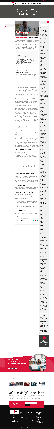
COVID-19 (42, 98)
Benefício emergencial (44, 46)
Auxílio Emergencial (43, 41)
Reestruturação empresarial (43, 273)
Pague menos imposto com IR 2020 (44, 238)
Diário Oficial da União (44, 122)
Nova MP (42, 233)
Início (23, 3)
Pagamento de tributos (44, 236)
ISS (41, 199)
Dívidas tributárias (43, 130)
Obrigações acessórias (44, 234)
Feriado (42, 161)
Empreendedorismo (43, 142)
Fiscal (42, 165)
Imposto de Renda (43, 184)
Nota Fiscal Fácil (43, 231)
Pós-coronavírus (43, 255)
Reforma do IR (43, 274)
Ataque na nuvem (43, 38)
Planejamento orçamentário (43, 246)
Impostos (42, 186)
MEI (41, 217)
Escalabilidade (43, 154)
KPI (41, 201)
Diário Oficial (42, 121)
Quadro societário (43, 263)
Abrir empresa (43, 28)
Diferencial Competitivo (44, 123)
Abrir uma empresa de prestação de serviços (44, 32)
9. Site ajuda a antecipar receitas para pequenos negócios (24, 62)
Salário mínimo (43, 281)
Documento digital (43, 133)
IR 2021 (42, 195)
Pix (41, 244)
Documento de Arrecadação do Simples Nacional (44, 132)
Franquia (42, 167)
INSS (41, 192)
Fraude (42, 168)
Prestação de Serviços (44, 257)
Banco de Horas (43, 44)
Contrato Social (43, 94)
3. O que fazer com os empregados (21, 56)
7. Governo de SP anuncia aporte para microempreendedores (25, 60)
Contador (42, 89)
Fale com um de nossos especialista (44, 344)
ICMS (41, 182)
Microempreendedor (44, 219)
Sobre (25, 3)
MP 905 (42, 221)
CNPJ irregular (43, 65)
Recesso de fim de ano (44, 266)
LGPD (41, 207)
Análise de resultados (44, 35)
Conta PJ (42, 74)
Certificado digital (43, 57)
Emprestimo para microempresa (43, 150)
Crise (41, 105)
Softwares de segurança (44, 293)
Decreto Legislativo (43, 117)
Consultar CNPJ (43, 73)
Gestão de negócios (44, 173)
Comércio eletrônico (44, 67)
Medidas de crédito (43, 214)
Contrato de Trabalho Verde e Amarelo (44, 93)
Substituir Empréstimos (44, 297)
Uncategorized (43, 308)
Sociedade (42, 290)
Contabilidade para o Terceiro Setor (44, 83)
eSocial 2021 (42, 156)
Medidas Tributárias (43, 216)
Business (42, 49)
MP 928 (42, 223)
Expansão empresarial (44, 159)
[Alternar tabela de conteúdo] (37, 51)
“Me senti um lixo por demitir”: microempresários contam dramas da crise (26, 53)
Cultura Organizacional (44, 108)
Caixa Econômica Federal (44, 50)
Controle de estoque (44, 97)
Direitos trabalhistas (43, 126)
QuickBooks (42, 264)
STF (41, 296)
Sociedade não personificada (43, 292)
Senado (42, 286)
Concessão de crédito (44, 72)
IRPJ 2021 (42, 197)
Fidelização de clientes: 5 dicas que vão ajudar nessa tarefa (45, 318)
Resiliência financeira (44, 279)
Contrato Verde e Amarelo (44, 95)
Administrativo (43, 33)
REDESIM (42, 270)
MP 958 (42, 225)
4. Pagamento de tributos (19, 57)
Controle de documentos (44, 96)
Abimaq (42, 27)
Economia (42, 137)
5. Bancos (17, 58)
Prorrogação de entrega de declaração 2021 (44, 261)
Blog (37, 3)
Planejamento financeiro (44, 245)
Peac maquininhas (43, 241)
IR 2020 (42, 194)
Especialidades (29, 3)
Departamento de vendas (44, 120)
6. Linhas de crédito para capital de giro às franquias (23, 59)
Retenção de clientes (44, 280)
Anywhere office (43, 36)
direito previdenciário (44, 125)
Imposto (42, 183)
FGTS (41, 162)
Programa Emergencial (44, 259)
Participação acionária (44, 240)
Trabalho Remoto (43, 304)
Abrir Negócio (43, 29)
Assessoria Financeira (44, 37)
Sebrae (42, 282)
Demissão (42, 118)
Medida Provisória (43, 213)
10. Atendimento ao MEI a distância (21, 63)
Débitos (42, 110)
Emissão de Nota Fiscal (44, 139)
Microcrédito (42, 218)
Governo (42, 179)
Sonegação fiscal (43, 294)
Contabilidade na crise (44, 77)
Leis (41, 206)
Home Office (42, 181)
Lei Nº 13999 (42, 205)
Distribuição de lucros (44, 128)
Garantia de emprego (44, 169)
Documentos (43, 135)
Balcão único (43, 43)
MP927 (42, 226)
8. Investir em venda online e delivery (21, 61)
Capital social (43, 52)
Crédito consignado (43, 102)
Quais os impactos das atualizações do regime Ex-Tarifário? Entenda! (45, 322)
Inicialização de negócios (44, 191)
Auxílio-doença (43, 42)
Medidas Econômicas (44, 215)
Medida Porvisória (43, 212)
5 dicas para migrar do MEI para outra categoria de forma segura (45, 326)
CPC (41, 100)
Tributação (42, 307)
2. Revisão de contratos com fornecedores (22, 55)
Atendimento (43, 39)
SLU (41, 289)
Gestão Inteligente (43, 177)
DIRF (41, 127)
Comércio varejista (43, 69)
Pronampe (42, 260)
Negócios (42, 229)
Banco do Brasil (43, 45)
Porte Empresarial (43, 254)
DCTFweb (42, 109)
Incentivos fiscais (43, 188)
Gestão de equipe (43, 170)
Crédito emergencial (44, 103)
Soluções (34, 3)
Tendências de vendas (44, 302)
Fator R (42, 160)
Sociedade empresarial (44, 291)
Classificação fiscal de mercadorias (44, 62)
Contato (40, 3)
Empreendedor (43, 141)
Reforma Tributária (43, 275)
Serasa (42, 287)
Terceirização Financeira (44, 303)
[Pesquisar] (48, 22)
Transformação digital (44, 306)
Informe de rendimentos (44, 190)
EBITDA (42, 136)
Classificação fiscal (43, 60)
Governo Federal (43, 180)
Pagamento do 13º (43, 237)
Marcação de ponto (43, 211)
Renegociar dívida (43, 278)
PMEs (41, 251)
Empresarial (42, 146)
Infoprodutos (42, 189)
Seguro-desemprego (44, 284)
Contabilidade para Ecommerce (43, 81)
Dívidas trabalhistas (43, 129)
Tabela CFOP (42, 300)
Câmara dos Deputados (44, 51)
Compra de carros (43, 71)
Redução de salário (43, 272)
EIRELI (41, 138)
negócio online (43, 228)
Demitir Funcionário (43, 119)
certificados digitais (43, 58)
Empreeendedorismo (44, 140)
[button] (31, 220)
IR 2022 (42, 196)
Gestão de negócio (43, 172)
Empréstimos (43, 151)
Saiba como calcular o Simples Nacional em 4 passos (41, 392)
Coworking (42, 99)
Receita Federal (43, 265)
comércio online (43, 68)
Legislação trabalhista (44, 203)
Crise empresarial (43, 106)
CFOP (41, 59)
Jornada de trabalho (44, 200)
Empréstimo (42, 149)
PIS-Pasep (42, 243)
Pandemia (42, 239)
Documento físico (43, 134)
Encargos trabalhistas (44, 152)
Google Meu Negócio (44, 178)
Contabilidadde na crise (44, 75)
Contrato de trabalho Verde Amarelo (44, 92)
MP (41, 220)
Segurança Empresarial (44, 283)
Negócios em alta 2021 (44, 230)
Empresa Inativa (43, 145)
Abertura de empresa (44, 26)
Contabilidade (43, 76)
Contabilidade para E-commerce (44, 80)
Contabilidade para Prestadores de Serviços (44, 85)
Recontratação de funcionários (43, 268)
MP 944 (42, 224)
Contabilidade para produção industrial (43, 86)
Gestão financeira (43, 175)
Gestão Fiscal (43, 176)
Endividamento (43, 153)
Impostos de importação (44, 187)
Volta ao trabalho (43, 309)
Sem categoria (43, 285)
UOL (17, 216)
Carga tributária (43, 55)
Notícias (42, 232)
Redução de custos (43, 271)
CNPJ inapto (42, 64)
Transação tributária (44, 305)
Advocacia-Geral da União (44, 34)
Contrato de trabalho (44, 90)
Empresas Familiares (44, 148)
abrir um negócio (43, 30)
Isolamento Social (43, 198)
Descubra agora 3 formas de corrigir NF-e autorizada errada (45, 331)
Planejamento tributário (44, 247)
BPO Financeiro (43, 48)
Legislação (42, 202)
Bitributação (42, 47)
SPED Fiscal (42, 295)
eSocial (42, 155)
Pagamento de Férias (44, 235)
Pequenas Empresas (44, 242)
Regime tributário (43, 276)
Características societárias (43, 54)
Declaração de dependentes (43, 112)
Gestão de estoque (43, 171)
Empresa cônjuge (43, 144)
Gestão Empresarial (43, 174)
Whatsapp (42, 310)
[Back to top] (52, 427)
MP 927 (42, 222)
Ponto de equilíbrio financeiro (43, 253)
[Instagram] (43, 0)
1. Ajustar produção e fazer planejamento (22, 54)
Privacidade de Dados (44, 258)
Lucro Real (42, 209)
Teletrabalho (42, 301)
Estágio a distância (43, 157)
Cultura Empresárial (43, 107)
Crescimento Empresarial (44, 104)
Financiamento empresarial (43, 164)
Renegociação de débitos (44, 277)
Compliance (42, 70)
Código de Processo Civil (44, 66)
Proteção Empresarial (44, 262)
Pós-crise (42, 256)
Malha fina (42, 210)
